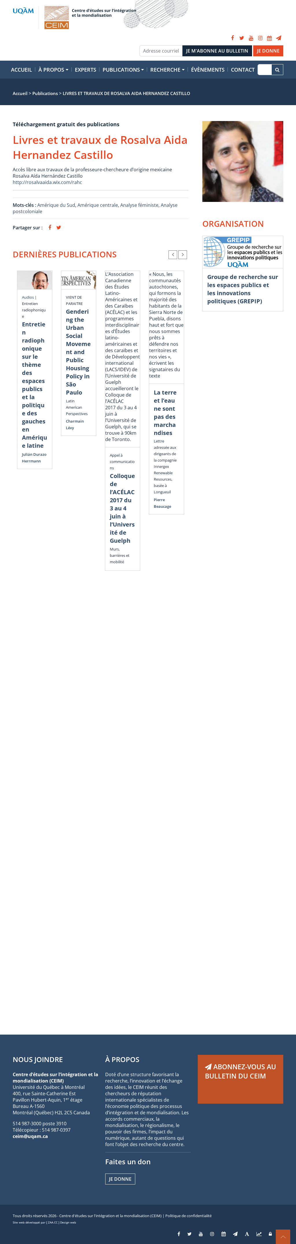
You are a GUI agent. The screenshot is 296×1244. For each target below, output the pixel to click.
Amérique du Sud (56, 205)
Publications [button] (121, 69)
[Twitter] (241, 38)
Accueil (21, 69)
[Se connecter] (270, 1234)
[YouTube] (251, 38)
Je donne (120, 1179)
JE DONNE (268, 51)
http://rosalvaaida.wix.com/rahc (47, 182)
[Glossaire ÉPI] (247, 1234)
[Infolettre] (278, 38)
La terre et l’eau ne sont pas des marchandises (165, 412)
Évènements (208, 69)
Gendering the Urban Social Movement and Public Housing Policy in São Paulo (78, 352)
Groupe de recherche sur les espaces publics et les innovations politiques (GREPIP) (242, 289)
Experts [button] (85, 69)
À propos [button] (51, 69)
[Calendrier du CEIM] (269, 38)
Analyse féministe (139, 205)
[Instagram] (260, 38)
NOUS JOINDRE (38, 1059)
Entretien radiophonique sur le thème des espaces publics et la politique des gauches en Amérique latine (34, 384)
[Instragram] (212, 1234)
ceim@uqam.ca (30, 1136)
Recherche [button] (165, 69)
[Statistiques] (259, 1234)
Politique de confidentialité (188, 1215)
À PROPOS (122, 1059)
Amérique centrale (97, 205)
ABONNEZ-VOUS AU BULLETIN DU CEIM (240, 1071)
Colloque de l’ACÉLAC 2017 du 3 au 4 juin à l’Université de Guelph (122, 508)
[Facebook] (232, 38)
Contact (243, 69)
